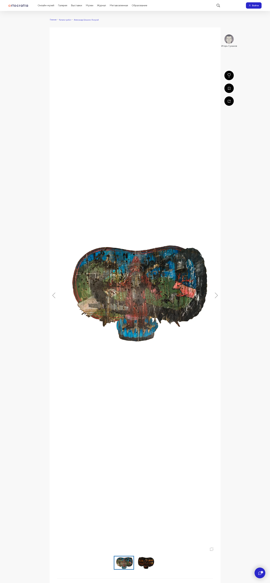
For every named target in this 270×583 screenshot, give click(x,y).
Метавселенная (119, 5)
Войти (255, 5)
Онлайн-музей (46, 5)
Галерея (62, 5)
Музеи (89, 5)
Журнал (101, 5)
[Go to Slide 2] (146, 563)
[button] (135, 291)
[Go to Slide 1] (124, 563)
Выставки (76, 5)
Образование (139, 5)
